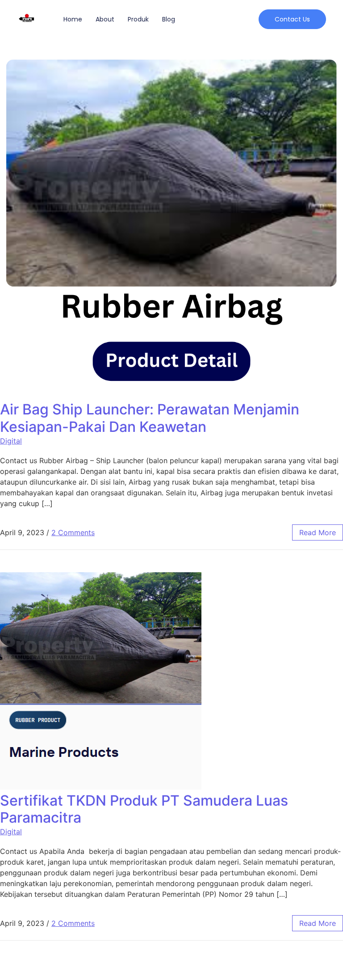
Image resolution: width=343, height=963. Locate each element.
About (105, 19)
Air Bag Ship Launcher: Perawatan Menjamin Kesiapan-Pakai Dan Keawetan (149, 418)
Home (72, 19)
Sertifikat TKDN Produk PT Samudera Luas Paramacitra (144, 809)
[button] (292, 19)
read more (317, 532)
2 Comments (73, 532)
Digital (11, 440)
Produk (138, 19)
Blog (168, 19)
